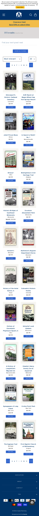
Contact (19, 488)
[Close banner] (37, 5)
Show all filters (20, 51)
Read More (10, 107)
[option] (20, 23)
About (19, 481)
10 (24, 65)
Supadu (25, 514)
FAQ (19, 494)
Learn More (20, 7)
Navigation (19, 475)
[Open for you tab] (32, 502)
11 (26, 65)
